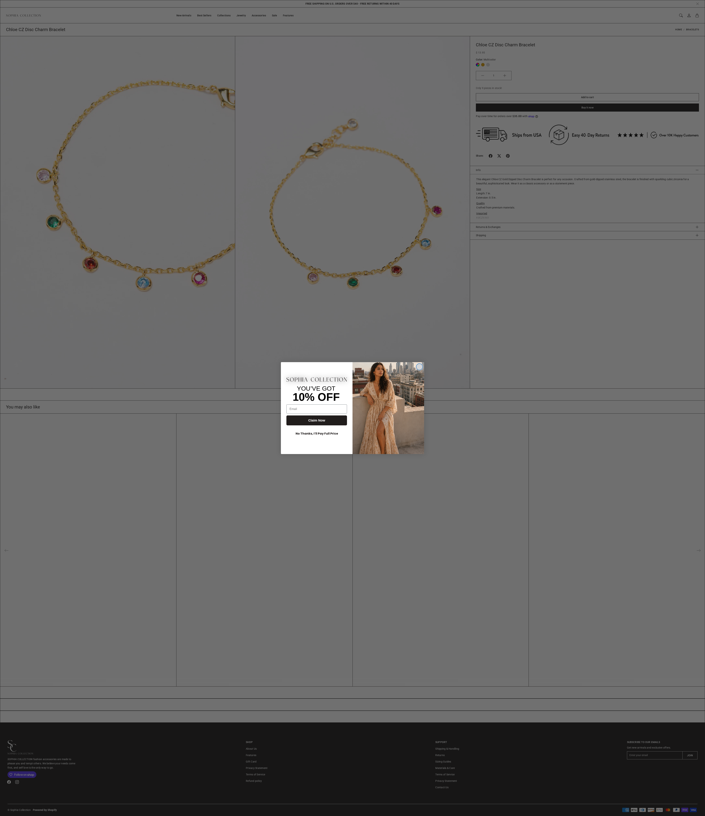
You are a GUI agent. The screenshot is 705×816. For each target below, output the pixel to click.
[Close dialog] (419, 367)
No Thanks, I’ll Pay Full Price (317, 433)
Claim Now (316, 420)
